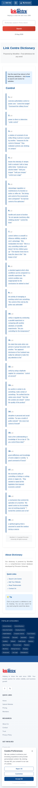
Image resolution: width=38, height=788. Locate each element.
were (10, 198)
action (10, 193)
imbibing (11, 220)
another (13, 140)
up (9, 251)
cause (18, 214)
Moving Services (15, 648)
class (16, 254)
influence (11, 238)
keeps (10, 257)
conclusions (12, 283)
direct (16, 119)
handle (10, 214)
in (12, 164)
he (22, 198)
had (24, 198)
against (18, 270)
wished (21, 283)
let (15, 249)
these (18, 442)
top (23, 439)
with (17, 323)
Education (15, 637)
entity (10, 138)
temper (26, 161)
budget (27, 103)
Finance (32, 637)
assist (18, 526)
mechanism (13, 500)
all (20, 481)
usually (23, 238)
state (12, 344)
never (24, 421)
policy (20, 473)
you (22, 328)
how (25, 251)
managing (21, 296)
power (10, 103)
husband (23, 352)
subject (16, 458)
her (18, 243)
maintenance (12, 191)
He (18, 394)
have (10, 436)
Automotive (23, 637)
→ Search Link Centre (14, 579)
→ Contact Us (11, 588)
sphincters (20, 201)
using (16, 370)
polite (10, 421)
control (25, 101)
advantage (16, 241)
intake (16, 169)
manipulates (12, 243)
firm (14, 436)
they (23, 143)
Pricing (5, 708)
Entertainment (24, 652)
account (13, 376)
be (19, 273)
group (27, 138)
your (25, 167)
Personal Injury (17, 645)
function (23, 191)
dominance (12, 352)
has (21, 347)
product (22, 402)
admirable (19, 304)
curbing (26, 476)
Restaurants (6, 652)
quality (13, 402)
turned (10, 510)
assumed (11, 526)
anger (19, 175)
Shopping (25, 648)
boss (21, 243)
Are (19, 328)
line (21, 254)
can (17, 273)
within (10, 167)
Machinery (5, 648)
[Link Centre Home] (19, 11)
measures (20, 140)
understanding (21, 436)
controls (17, 146)
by (9, 140)
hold (9, 164)
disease (17, 143)
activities (11, 418)
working (16, 508)
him (27, 355)
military (21, 106)
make (24, 355)
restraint (16, 164)
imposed (21, 484)
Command (12, 106)
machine (21, 503)
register (10, 373)
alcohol (10, 169)
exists (19, 344)
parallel (12, 320)
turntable (25, 505)
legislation (11, 484)
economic (14, 473)
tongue (10, 172)
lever (10, 222)
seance (16, 529)
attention (14, 357)
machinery (22, 217)
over (14, 103)
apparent (21, 349)
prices (10, 479)
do (10, 217)
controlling (15, 246)
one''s (10, 241)
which (23, 270)
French (23, 460)
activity (13, 296)
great (10, 455)
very (9, 246)
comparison (20, 373)
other (27, 270)
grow (26, 249)
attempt (17, 355)
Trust (4, 731)
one (26, 135)
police (10, 304)
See (23, 397)
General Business (19, 626)
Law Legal (14, 652)
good (10, 460)
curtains (13, 400)
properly (22, 508)
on (9, 148)
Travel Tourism (31, 633)
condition (16, 278)
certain (19, 389)
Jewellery (5, 641)
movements (24, 196)
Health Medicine (7, 633)
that (16, 344)
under (11, 122)
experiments (12, 328)
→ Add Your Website (14, 582)
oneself (22, 235)
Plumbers (26, 645)
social (27, 415)
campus (13, 148)
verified (21, 394)
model (24, 418)
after (28, 217)
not (12, 217)
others (16, 235)
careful (12, 389)
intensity (18, 161)
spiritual (12, 524)
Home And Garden (7, 630)
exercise (11, 101)
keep (26, 164)
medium (26, 526)
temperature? (24, 331)
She (22, 241)
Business (30, 641)
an (9, 376)
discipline (11, 415)
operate (16, 217)
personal (19, 415)
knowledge (12, 439)
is (27, 243)
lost (27, 198)
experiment (18, 275)
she (25, 254)
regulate (17, 317)
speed (10, 505)
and (9, 196)
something (25, 299)
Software (13, 641)
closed (19, 397)
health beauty (21, 641)
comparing (11, 323)
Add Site (8, 3)
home (28, 76)
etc (20, 193)
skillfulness (15, 455)
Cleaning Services (20, 630)
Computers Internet (19, 633)
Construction (6, 637)
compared (23, 273)
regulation (20, 188)
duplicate (23, 370)
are (18, 400)
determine (23, 119)
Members (6, 711)
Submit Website (8, 704)
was (21, 278)
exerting (11, 299)
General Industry (7, 626)
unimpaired (16, 198)
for (25, 140)
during (10, 529)
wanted (10, 481)
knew (22, 251)
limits (14, 167)
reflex (16, 193)
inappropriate (12, 281)
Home (5, 701)
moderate (20, 167)
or (28, 101)
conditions (11, 273)
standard (13, 270)
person (20, 138)
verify (10, 317)
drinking (26, 146)
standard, (11, 326)
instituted (11, 146)
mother (21, 246)
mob (22, 302)
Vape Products (6, 645)
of (15, 135)
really (10, 355)
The (13, 251)
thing (14, 138)
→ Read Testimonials (14, 585)
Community (6, 747)
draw (27, 283)
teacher (17, 251)
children (21, 249)
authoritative (18, 101)
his (19, 196)
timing (27, 193)
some (12, 458)
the (23, 103)
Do (28, 439)
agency (17, 524)
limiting (19, 476)
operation (11, 503)
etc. (20, 479)
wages (17, 479)
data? (22, 442)
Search (19, 29)
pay (9, 357)
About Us (6, 724)
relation (12, 135)
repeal (17, 481)
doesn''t (11, 249)
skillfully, (17, 238)
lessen (10, 161)
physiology (12, 188)
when (23, 344)
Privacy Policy (7, 735)
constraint (20, 135)
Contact (5, 727)
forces (26, 106)
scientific (11, 275)
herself (17, 423)
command (15, 460)
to (13, 119)
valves (10, 397)
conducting (25, 317)
